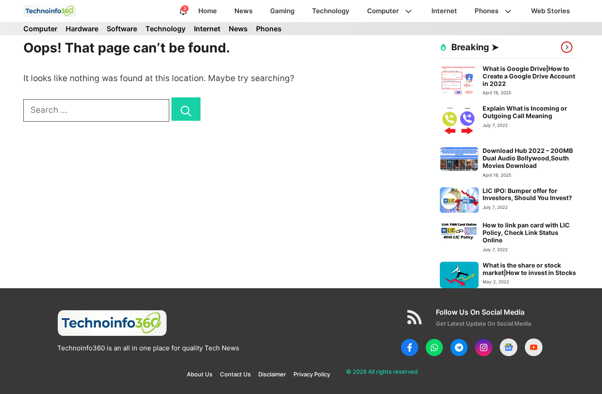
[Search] (186, 109)
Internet (444, 11)
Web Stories (550, 11)
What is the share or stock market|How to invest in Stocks (529, 268)
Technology (330, 11)
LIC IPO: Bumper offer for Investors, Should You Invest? (527, 194)
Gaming (282, 11)
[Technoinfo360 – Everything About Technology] (50, 11)
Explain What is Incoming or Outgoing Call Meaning (525, 111)
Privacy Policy (312, 374)
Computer (383, 11)
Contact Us (235, 374)
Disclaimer (272, 374)
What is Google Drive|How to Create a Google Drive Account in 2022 (529, 76)
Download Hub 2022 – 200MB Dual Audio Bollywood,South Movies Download (528, 158)
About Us (199, 374)
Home (207, 11)
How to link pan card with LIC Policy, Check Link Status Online (526, 232)
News (243, 11)
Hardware (82, 28)
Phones (486, 11)
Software (122, 28)
